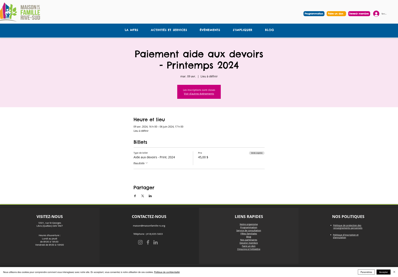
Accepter (383, 272)
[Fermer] (394, 272)
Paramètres (366, 272)
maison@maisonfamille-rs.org (149, 225)
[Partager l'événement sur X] (142, 196)
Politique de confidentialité (167, 272)
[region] (336, 13)
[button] (131, 30)
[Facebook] (148, 242)
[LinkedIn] (156, 242)
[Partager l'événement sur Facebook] (135, 196)
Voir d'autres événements (199, 93)
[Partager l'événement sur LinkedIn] (150, 196)
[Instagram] (140, 242)
